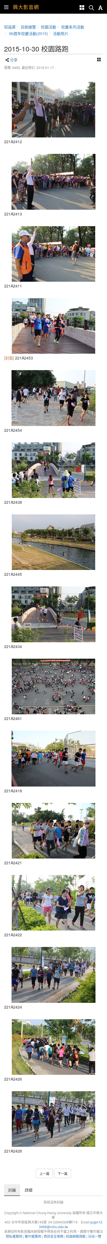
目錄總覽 (28, 27)
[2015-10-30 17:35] (53, 686)
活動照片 (60, 33)
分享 (14, 59)
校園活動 (48, 27)
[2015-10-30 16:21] (53, 470)
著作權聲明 (33, 1236)
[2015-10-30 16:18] (53, 831)
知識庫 (10, 27)
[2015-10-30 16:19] (53, 975)
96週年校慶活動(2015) (28, 33)
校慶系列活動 (72, 27)
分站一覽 (94, 1236)
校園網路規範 (76, 1236)
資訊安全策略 (53, 1236)
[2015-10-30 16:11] (53, 109)
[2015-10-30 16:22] (53, 542)
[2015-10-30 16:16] (53, 758)
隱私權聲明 (14, 1236)
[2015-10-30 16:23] (53, 326)
